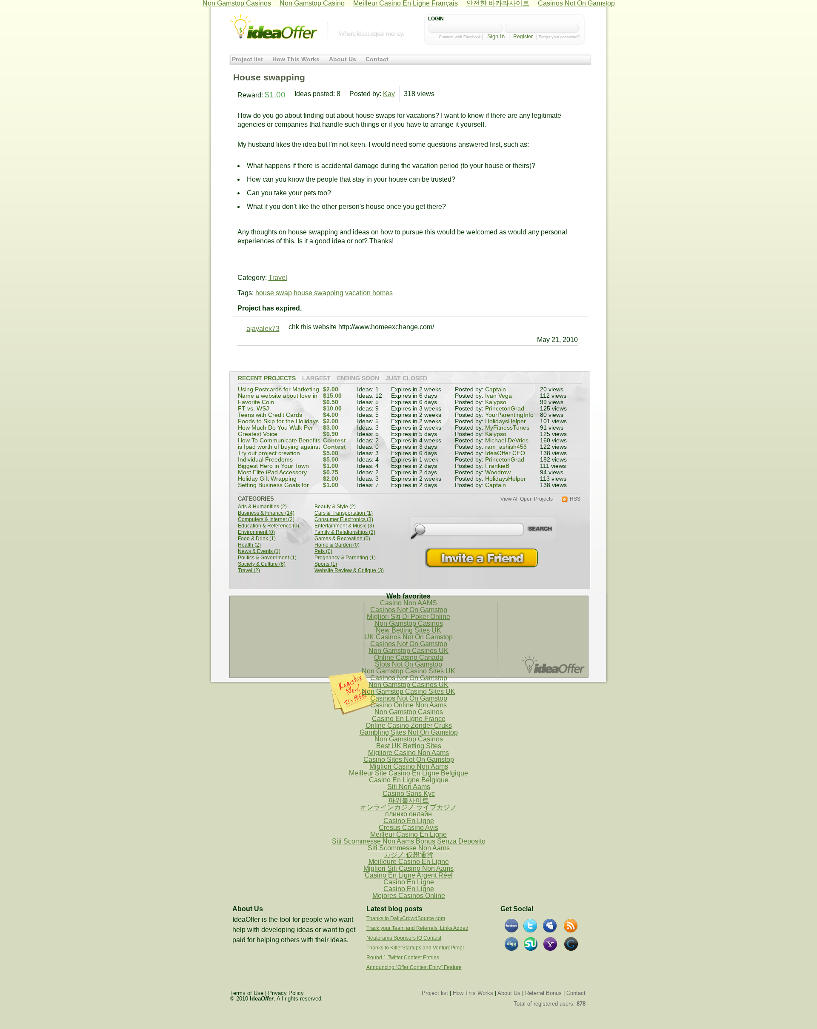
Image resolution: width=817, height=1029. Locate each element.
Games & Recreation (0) (342, 539)
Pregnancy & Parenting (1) (345, 558)
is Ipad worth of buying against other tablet (279, 450)
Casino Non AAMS (408, 603)
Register (523, 37)
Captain (495, 389)
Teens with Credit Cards (270, 415)
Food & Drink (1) (257, 539)
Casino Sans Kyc (409, 793)
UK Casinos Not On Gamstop (408, 637)
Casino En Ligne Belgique (408, 780)
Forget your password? (559, 37)
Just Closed (406, 379)
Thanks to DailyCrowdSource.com (405, 918)
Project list (247, 59)
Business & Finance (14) (266, 513)
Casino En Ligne (408, 820)
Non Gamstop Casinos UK (408, 650)
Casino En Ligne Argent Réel (409, 875)
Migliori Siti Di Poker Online (408, 616)
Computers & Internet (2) (266, 519)
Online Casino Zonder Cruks (409, 725)
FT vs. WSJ (253, 408)
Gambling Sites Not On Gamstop (409, 732)
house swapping (318, 292)
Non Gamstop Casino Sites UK (408, 671)
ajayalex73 (263, 328)
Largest (316, 379)
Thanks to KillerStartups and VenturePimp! (415, 948)
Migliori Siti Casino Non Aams (408, 868)
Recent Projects (267, 379)
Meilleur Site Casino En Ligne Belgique (408, 773)
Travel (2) (249, 570)
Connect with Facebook (460, 37)
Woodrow (498, 472)
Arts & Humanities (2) (262, 507)
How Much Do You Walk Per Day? (275, 431)
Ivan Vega (498, 396)
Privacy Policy (286, 993)
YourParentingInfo (509, 415)
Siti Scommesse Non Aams (409, 848)
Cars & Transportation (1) (343, 513)
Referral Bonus (543, 993)
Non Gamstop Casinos (408, 623)
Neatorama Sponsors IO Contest (403, 938)
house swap (273, 292)
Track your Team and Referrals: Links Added (417, 928)
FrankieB (497, 466)
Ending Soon (358, 379)
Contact (377, 59)
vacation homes (369, 292)
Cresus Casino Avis (408, 827)
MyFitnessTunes (507, 428)
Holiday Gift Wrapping (267, 479)
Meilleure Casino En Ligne (409, 861)
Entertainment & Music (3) (344, 526)
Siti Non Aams (408, 786)
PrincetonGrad (504, 408)
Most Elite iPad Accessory (272, 472)
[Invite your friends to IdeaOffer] (482, 557)
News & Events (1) (259, 551)
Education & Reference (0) (268, 526)
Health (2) (249, 545)
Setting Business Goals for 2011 (273, 488)
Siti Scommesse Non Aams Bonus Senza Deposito (409, 841)
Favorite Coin (256, 402)
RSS (575, 499)
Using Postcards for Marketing (278, 389)
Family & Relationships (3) (344, 532)
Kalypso (495, 402)
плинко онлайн (408, 814)
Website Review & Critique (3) (349, 570)
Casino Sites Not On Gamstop (408, 759)
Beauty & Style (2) (335, 507)
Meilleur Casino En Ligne (408, 834)
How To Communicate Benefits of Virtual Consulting (279, 443)
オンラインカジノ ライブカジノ (408, 807)
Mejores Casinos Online (408, 895)
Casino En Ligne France (409, 718)
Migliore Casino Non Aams (408, 752)
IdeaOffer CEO (505, 453)
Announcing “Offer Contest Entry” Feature (414, 967)
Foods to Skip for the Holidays (278, 421)
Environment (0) (256, 532)
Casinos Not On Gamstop (408, 609)
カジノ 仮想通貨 (408, 854)
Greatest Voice (257, 434)
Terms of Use (246, 993)
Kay (389, 93)
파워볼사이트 (408, 800)
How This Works (296, 59)
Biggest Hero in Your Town (273, 466)
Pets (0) (323, 551)
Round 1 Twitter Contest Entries (402, 958)
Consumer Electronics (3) (343, 519)
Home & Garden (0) (337, 545)
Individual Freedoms (265, 459)
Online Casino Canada (408, 657)
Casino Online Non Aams (408, 705)
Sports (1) (325, 564)
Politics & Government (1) (267, 558)
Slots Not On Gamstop (408, 664)
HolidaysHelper (505, 421)
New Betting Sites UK (408, 630)
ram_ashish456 (506, 447)
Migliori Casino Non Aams (408, 766)
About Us (342, 59)
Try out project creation (269, 453)
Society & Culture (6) (262, 564)
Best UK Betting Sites (408, 746)
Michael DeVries (506, 440)
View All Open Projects (526, 499)
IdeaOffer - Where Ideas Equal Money (273, 26)
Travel (278, 277)
